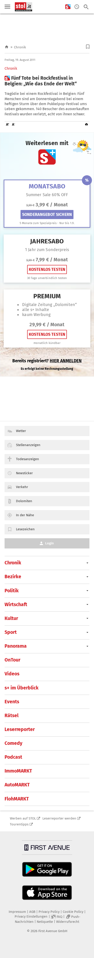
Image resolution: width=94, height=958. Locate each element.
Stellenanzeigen (28, 445)
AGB (32, 912)
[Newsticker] (77, 7)
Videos (12, 674)
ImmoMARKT (18, 771)
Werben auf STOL (23, 818)
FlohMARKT (17, 799)
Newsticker (24, 473)
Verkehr (22, 487)
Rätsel (11, 715)
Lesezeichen (25, 529)
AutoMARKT (17, 785)
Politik (12, 591)
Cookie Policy (73, 912)
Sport (11, 632)
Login (49, 543)
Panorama (16, 646)
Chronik (20, 47)
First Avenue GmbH (52, 931)
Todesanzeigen (27, 459)
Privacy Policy (49, 912)
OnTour (12, 660)
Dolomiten (24, 501)
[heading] (47, 81)
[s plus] (67, 7)
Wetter (21, 431)
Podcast (13, 757)
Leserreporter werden (59, 818)
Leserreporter (20, 729)
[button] (87, 46)
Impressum (17, 912)
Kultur (11, 618)
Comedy (13, 743)
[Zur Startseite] (7, 47)
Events (12, 702)
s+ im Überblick (22, 688)
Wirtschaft (16, 604)
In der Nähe (25, 515)
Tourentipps (19, 824)
